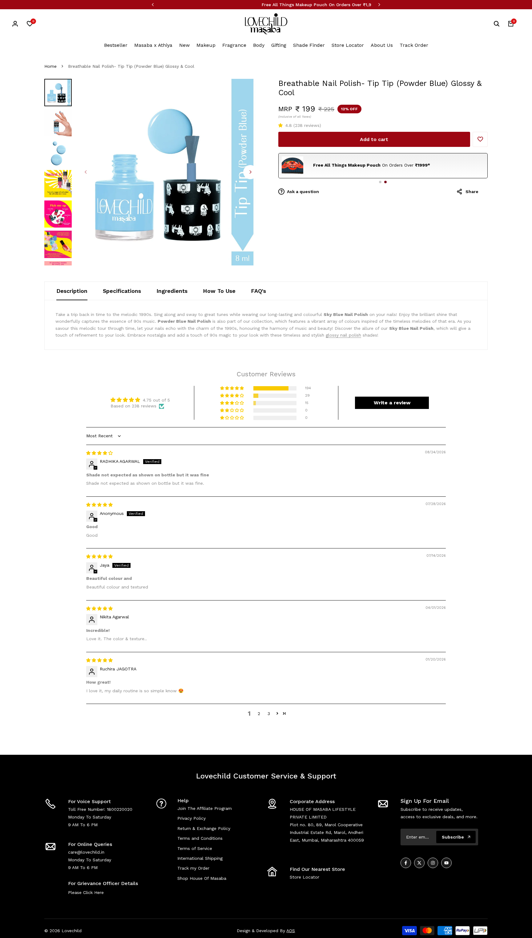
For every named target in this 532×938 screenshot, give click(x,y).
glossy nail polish (343, 335)
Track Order (414, 45)
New (184, 45)
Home (50, 66)
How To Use (219, 291)
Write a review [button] (392, 403)
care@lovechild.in (86, 852)
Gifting (278, 45)
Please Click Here (86, 892)
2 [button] (259, 713)
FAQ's (258, 291)
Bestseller (115, 45)
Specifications (122, 291)
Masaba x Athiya (153, 45)
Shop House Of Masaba (201, 878)
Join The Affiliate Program (204, 808)
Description (71, 291)
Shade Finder (309, 45)
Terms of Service (194, 848)
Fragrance (234, 45)
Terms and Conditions (200, 838)
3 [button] (269, 713)
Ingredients (171, 291)
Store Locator (348, 45)
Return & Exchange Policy (203, 828)
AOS (290, 930)
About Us (382, 45)
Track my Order (193, 868)
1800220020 (119, 809)
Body (258, 45)
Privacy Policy (191, 818)
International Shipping (200, 858)
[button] (281, 125)
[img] (99, 453)
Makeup (206, 45)
